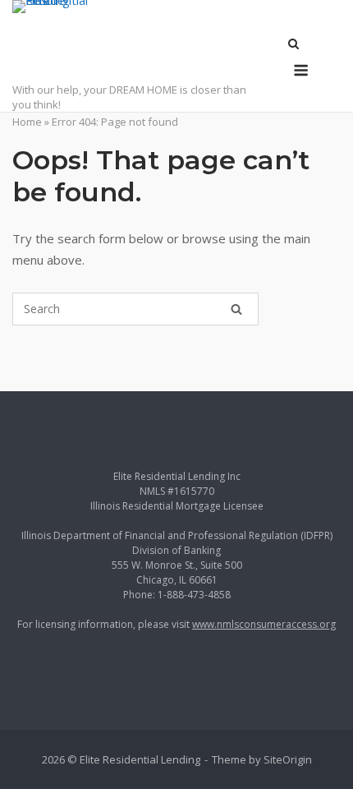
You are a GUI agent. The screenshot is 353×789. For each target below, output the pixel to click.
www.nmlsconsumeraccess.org (264, 624)
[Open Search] (293, 45)
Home (27, 121)
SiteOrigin (288, 759)
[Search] (236, 309)
